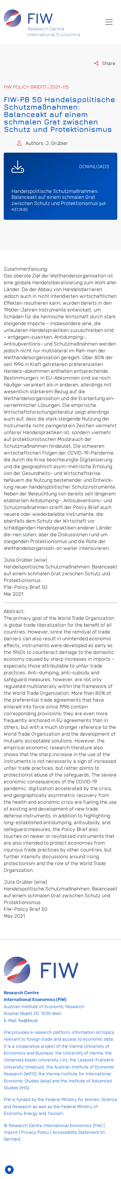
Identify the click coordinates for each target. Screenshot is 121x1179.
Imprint (11, 1132)
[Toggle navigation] (109, 22)
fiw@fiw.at (28, 1020)
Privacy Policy (35, 1132)
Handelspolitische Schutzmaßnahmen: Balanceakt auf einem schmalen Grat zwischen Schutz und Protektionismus (59, 200)
